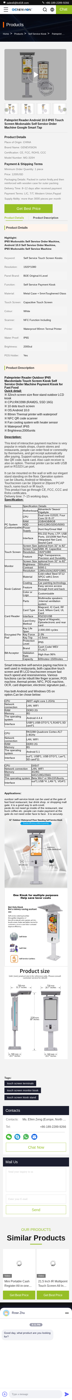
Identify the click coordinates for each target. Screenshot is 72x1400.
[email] (34, 1136)
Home (6, 34)
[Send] (67, 1394)
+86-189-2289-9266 (57, 2)
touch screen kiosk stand (21, 1097)
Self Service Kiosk (37, 34)
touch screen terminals (20, 1083)
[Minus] (67, 1313)
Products (18, 34)
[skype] (17, 1136)
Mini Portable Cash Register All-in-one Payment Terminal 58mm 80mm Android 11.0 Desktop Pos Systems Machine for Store (18, 1284)
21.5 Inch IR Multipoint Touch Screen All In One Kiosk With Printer (52, 1284)
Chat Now (36, 1147)
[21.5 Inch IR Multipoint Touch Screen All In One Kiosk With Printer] (53, 1263)
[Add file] (4, 1394)
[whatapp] (26, 1137)
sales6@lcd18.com (18, 2)
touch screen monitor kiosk (22, 1090)
